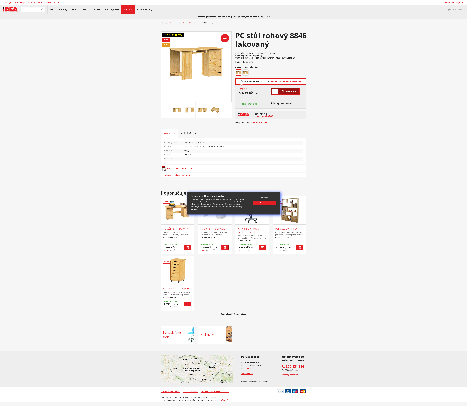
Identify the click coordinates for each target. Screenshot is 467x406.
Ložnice (96, 9)
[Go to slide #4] (215, 110)
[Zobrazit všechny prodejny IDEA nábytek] (197, 369)
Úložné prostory (145, 9)
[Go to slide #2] (190, 110)
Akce (74, 9)
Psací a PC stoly (189, 23)
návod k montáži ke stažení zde (179, 168)
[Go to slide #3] (202, 110)
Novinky (85, 9)
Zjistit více (194, 210)
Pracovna (128, 9)
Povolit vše (264, 203)
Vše (51, 9)
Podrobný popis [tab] (189, 133)
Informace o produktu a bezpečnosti (176, 175)
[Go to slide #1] (177, 110)
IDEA (162, 23)
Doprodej (62, 9)
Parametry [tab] (169, 133)
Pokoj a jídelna (112, 9)
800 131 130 (295, 366)
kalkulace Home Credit (258, 122)
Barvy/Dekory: (242, 67)
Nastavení (264, 197)
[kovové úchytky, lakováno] (245, 72)
